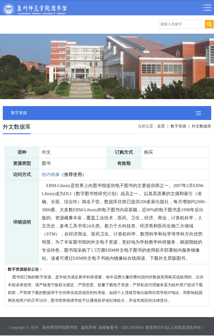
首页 (161, 126)
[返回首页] (35, 5)
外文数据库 (201, 126)
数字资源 (178, 126)
